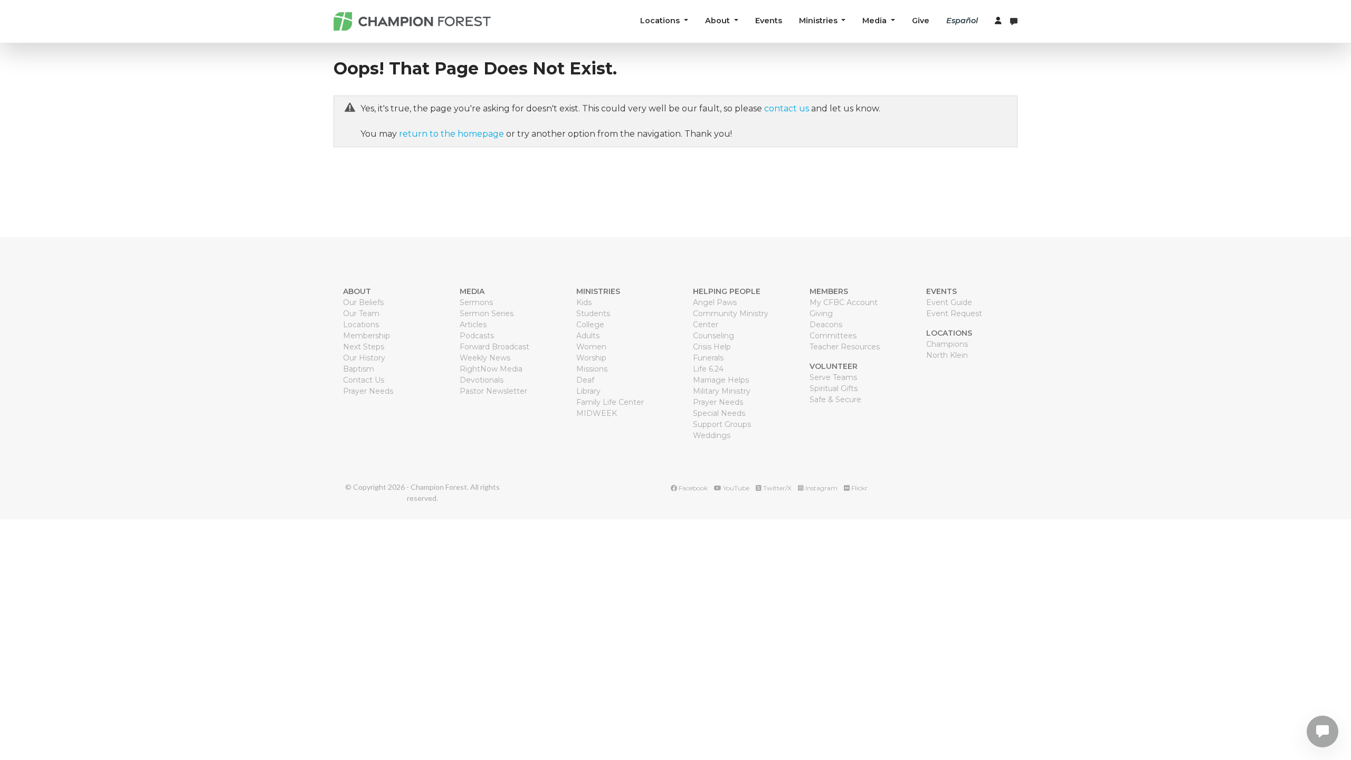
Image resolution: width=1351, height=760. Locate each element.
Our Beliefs (363, 302)
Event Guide (949, 302)
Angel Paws (715, 302)
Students (593, 313)
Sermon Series (486, 313)
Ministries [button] (819, 20)
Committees (833, 335)
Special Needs (719, 413)
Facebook (692, 488)
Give (920, 20)
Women (591, 347)
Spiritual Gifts (834, 388)
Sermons (476, 302)
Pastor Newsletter (493, 391)
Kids (584, 302)
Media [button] (875, 20)
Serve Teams (833, 377)
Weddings (711, 435)
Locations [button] (661, 20)
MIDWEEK (596, 413)
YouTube (735, 488)
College (590, 324)
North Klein (947, 355)
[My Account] (998, 21)
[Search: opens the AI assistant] (1013, 21)
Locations (361, 324)
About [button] (718, 20)
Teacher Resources (845, 347)
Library (588, 391)
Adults (588, 335)
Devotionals (481, 380)
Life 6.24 (708, 369)
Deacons (826, 324)
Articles (473, 324)
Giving (821, 313)
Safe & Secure (835, 399)
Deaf (585, 380)
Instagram (821, 488)
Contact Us (363, 380)
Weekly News (485, 358)
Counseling (713, 335)
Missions (591, 369)
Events (768, 20)
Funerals (708, 358)
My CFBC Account (844, 302)
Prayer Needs (368, 391)
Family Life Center (610, 402)
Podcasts (477, 335)
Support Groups (722, 424)
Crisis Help (712, 347)
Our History (364, 358)
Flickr (859, 488)
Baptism (358, 369)
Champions (947, 344)
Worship (591, 358)
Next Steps (363, 347)
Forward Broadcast (494, 347)
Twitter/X (777, 488)
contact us (786, 108)
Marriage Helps (721, 380)
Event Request (954, 313)
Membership (366, 335)
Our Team (361, 313)
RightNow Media (491, 369)
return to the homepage (451, 134)
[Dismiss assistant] (1324, 718)
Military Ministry (721, 391)
